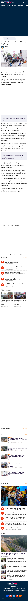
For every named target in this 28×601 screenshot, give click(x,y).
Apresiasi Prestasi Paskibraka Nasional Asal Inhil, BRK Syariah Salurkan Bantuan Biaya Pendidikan (16, 577)
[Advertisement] (14, 22)
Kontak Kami (23, 590)
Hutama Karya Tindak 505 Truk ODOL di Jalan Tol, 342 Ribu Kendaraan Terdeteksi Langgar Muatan (16, 524)
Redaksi (13, 588)
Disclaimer (16, 590)
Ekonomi (14, 6)
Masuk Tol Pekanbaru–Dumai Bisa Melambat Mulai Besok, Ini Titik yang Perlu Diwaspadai (17, 439)
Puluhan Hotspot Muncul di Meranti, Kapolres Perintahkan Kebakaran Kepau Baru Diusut (20, 302)
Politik (26, 6)
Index (24, 257)
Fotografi (10, 225)
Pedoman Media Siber (8, 590)
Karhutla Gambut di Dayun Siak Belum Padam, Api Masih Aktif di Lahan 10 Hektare (7, 302)
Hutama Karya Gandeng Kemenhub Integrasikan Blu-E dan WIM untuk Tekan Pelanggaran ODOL (15, 513)
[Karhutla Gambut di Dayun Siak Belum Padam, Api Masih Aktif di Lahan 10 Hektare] (3, 566)
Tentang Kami (7, 588)
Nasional (9, 6)
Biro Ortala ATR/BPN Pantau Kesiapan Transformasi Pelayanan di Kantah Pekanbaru (16, 473)
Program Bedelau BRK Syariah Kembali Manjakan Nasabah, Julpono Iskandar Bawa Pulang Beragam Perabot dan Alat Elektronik (12, 157)
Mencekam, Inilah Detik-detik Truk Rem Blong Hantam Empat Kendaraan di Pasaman (15, 528)
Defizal (6, 46)
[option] (7, 300)
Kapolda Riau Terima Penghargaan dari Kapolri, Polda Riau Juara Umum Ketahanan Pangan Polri (15, 509)
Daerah (4, 225)
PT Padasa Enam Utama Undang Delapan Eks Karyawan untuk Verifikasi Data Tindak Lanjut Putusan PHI (15, 519)
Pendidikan (20, 6)
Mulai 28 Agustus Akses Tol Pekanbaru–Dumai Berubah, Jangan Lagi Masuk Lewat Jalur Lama (14, 119)
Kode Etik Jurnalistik (20, 588)
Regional (3, 6)
